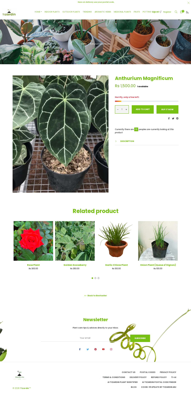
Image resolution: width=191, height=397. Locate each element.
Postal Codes (147, 372)
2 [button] (95, 278)
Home (84, 44)
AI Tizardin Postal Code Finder (159, 382)
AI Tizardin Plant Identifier (123, 382)
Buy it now (167, 109)
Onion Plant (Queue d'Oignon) (158, 265)
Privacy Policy (168, 372)
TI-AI (173, 377)
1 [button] (92, 278)
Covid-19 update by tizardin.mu (158, 387)
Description (127, 141)
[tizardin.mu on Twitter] (88, 349)
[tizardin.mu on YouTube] (103, 349)
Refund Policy (159, 377)
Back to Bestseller (97, 295)
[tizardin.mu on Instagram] (111, 349)
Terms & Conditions (113, 377)
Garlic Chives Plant (116, 265)
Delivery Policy (138, 377)
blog (134, 387)
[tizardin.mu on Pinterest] (95, 349)
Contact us (128, 372)
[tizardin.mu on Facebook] (80, 349)
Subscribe (140, 338)
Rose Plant (33, 265)
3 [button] (98, 278)
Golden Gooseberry (74, 265)
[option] (33, 250)
